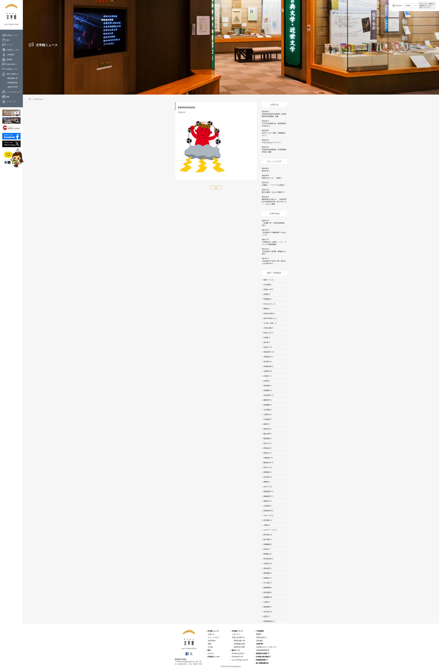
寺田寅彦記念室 (239, 644)
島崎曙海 (266, 405)
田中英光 (266, 535)
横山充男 (266, 434)
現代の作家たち (269, 318)
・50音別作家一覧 (11, 78)
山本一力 (266, 487)
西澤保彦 (266, 472)
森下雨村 (266, 539)
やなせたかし (268, 304)
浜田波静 (266, 386)
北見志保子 (267, 395)
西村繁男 (266, 438)
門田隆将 (266, 299)
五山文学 (266, 612)
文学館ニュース (11, 35)
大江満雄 (266, 410)
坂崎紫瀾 (266, 587)
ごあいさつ (236, 634)
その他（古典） (269, 323)
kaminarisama (186, 107)
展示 (7, 40)
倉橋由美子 (267, 496)
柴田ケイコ (267, 280)
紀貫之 (265, 616)
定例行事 (259, 644)
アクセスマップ (237, 657)
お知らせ (211, 634)
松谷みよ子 (267, 333)
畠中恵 (265, 342)
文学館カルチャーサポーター (266, 647)
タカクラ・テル (269, 530)
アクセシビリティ (238, 653)
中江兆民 (266, 583)
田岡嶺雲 (266, 573)
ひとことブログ (213, 637)
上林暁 (265, 525)
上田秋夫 (266, 414)
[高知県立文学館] (30, 99)
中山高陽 (266, 285)
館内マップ (236, 650)
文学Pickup (211, 640)
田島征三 (266, 453)
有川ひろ (266, 467)
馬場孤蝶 (266, 544)
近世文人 (266, 347)
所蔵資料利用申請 (262, 650)
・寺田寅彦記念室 (11, 82)
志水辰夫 (266, 477)
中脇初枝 (266, 458)
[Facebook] (6, 162)
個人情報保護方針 (262, 663)
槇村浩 (265, 424)
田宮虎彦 (266, 520)
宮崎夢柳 (266, 597)
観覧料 (258, 634)
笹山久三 (266, 443)
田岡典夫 (266, 554)
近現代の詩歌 (268, 313)
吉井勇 (265, 381)
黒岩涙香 (266, 568)
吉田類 (265, 294)
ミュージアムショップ (13, 92)
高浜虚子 (266, 361)
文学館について (11, 69)
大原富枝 (266, 506)
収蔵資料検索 (261, 660)
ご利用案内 (10, 55)
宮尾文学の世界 (239, 647)
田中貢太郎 (267, 559)
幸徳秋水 (266, 578)
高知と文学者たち (12, 74)
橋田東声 (266, 400)
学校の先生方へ (11, 64)
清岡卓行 (266, 501)
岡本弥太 (266, 429)
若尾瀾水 (266, 390)
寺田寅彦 (266, 357)
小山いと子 (267, 515)
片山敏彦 (266, 419)
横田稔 (265, 309)
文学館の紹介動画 (262, 657)
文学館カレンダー (12, 50)
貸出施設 (9, 59)
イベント (9, 45)
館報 (7, 97)
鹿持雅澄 (266, 607)
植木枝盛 (266, 592)
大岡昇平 (266, 371)
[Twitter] (9, 162)
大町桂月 (266, 563)
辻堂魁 (265, 337)
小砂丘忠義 (267, 328)
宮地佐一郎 (267, 289)
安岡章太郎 (267, 511)
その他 (210, 647)
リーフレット (11, 101)
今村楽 (265, 602)
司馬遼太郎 (267, 366)
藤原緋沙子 (267, 462)
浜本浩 (265, 549)
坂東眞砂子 (267, 491)
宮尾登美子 (267, 352)
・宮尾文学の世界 (11, 87)
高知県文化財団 (262, 653)
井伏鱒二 (266, 376)
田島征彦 (266, 448)
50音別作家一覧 (239, 640)
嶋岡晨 (265, 482)
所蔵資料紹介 (268, 621)
